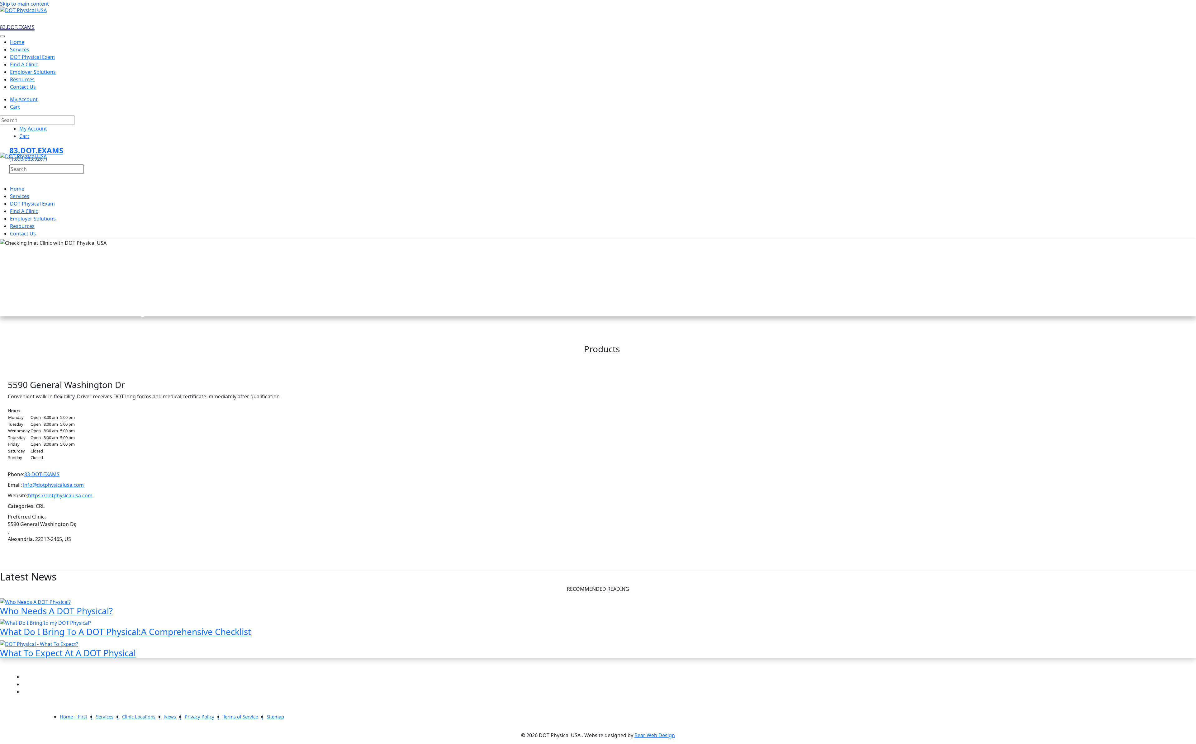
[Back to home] (23, 9)
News (170, 716)
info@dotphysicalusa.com (53, 484)
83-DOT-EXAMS (41, 474)
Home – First (73, 716)
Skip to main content (24, 3)
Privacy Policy (199, 716)
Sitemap (275, 716)
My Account (24, 99)
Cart (15, 106)
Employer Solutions (33, 72)
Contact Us (23, 86)
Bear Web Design (654, 735)
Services (19, 49)
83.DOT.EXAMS (17, 27)
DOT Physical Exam (32, 57)
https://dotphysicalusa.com (60, 495)
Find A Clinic (24, 64)
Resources (22, 79)
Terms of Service (240, 716)
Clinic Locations (138, 716)
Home (17, 42)
